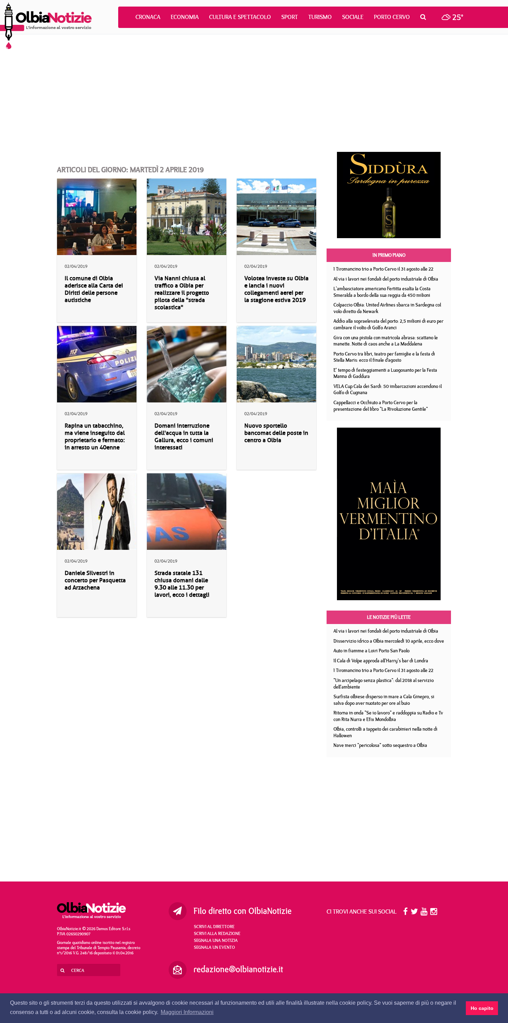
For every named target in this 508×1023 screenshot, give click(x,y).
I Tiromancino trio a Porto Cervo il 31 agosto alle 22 (383, 268)
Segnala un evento (214, 947)
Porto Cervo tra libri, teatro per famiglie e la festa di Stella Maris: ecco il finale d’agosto (384, 357)
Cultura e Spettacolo (240, 17)
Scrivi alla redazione (217, 933)
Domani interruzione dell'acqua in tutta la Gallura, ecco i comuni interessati (183, 436)
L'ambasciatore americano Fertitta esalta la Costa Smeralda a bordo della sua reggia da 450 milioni (382, 292)
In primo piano (389, 255)
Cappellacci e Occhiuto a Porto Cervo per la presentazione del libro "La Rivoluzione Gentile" (380, 405)
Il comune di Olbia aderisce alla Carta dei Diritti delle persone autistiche (94, 289)
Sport (289, 17)
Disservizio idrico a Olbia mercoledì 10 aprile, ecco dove (388, 640)
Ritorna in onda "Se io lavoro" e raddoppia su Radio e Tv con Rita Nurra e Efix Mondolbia (388, 716)
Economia (185, 17)
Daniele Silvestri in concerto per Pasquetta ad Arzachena (95, 580)
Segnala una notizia (216, 940)
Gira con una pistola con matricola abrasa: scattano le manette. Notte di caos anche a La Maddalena (385, 341)
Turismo (320, 17)
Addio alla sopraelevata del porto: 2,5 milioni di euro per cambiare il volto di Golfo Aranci (388, 324)
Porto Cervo (392, 17)
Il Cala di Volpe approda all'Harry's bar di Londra (380, 660)
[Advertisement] (254, 93)
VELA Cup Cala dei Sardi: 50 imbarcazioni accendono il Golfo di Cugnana (387, 389)
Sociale (353, 17)
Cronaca (147, 17)
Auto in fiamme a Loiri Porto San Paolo (371, 650)
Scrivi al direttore (214, 926)
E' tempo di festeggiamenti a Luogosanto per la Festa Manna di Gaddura (385, 373)
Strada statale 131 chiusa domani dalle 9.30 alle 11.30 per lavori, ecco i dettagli (181, 583)
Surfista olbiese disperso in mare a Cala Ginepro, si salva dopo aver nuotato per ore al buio (383, 700)
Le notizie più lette (389, 617)
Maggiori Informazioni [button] (187, 1012)
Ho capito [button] (482, 1008)
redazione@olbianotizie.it (238, 969)
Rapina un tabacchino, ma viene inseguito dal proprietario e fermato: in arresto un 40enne (95, 436)
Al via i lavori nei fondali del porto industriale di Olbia (385, 278)
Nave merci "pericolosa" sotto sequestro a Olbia (380, 745)
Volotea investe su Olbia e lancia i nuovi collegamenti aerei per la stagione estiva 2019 (276, 289)
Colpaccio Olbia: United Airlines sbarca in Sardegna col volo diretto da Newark (387, 308)
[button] (425, 17)
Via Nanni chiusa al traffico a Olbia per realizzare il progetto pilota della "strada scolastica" (181, 293)
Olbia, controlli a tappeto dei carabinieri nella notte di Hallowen (385, 732)
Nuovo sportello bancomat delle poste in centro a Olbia (276, 433)
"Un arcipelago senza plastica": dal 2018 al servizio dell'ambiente (383, 683)
